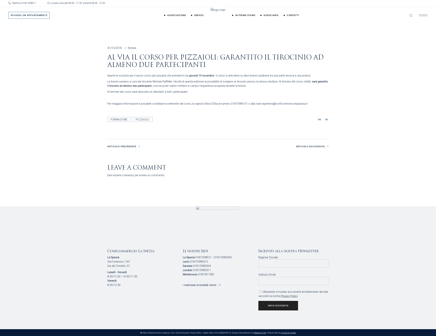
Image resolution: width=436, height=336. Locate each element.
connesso (128, 175)
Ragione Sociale (268, 257)
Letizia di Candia (288, 333)
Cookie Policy (208, 333)
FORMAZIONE (119, 119)
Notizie (132, 48)
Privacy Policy (289, 296)
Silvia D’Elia (211, 103)
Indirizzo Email (267, 274)
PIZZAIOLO (142, 119)
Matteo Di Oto (260, 333)
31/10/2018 (114, 48)
